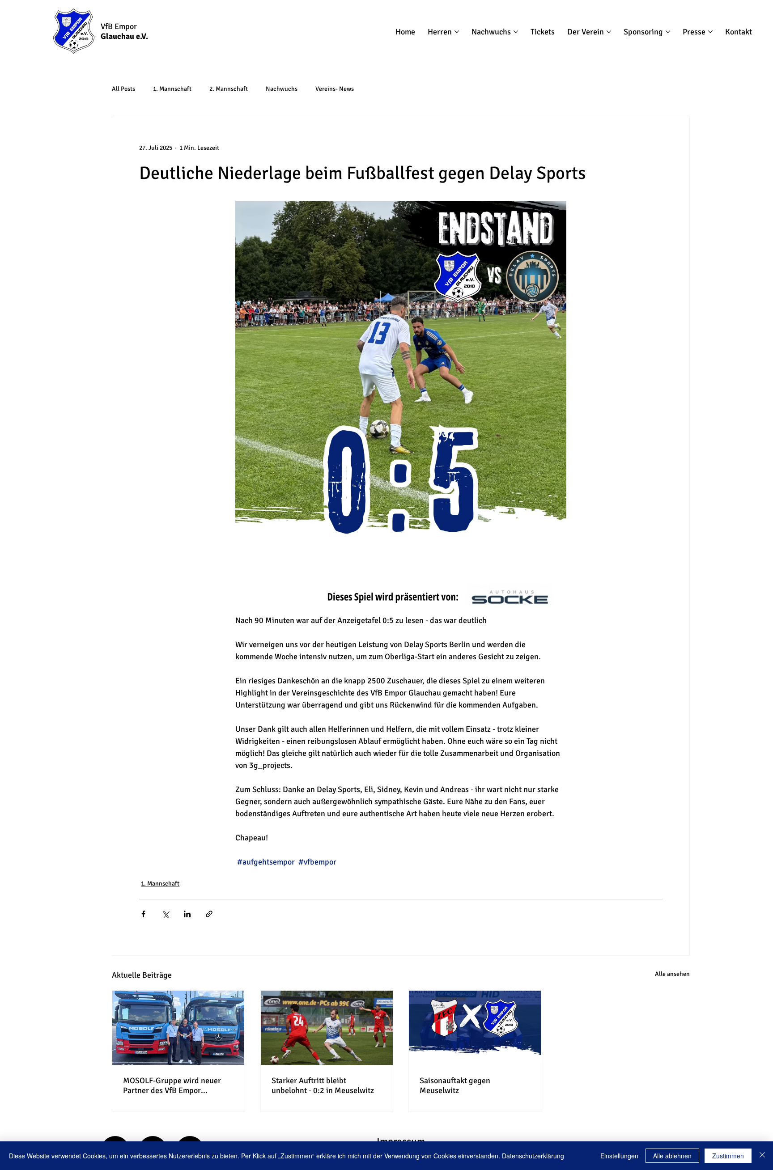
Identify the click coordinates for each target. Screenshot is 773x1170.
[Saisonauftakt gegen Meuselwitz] (475, 1028)
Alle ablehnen (672, 1155)
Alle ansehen (672, 974)
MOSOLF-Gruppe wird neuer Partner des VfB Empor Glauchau (172, 1085)
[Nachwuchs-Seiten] (516, 32)
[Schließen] (762, 1156)
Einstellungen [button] (619, 1155)
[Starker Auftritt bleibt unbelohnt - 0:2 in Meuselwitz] (327, 1028)
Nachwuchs (281, 89)
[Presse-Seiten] (710, 32)
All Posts (123, 89)
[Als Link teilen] (209, 914)
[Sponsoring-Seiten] (668, 32)
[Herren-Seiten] (456, 32)
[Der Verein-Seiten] (609, 32)
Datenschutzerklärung (533, 1155)
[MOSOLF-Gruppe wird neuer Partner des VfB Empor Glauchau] (178, 1028)
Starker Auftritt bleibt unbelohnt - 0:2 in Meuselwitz (323, 1085)
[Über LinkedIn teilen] (187, 914)
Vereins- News (334, 89)
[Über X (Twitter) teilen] (165, 914)
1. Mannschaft (172, 89)
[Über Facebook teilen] (143, 914)
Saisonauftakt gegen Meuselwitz (455, 1085)
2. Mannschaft (228, 89)
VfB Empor (119, 26)
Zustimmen (728, 1155)
